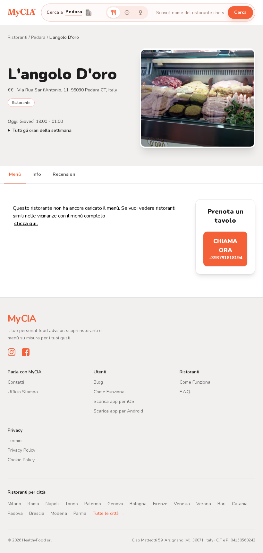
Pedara (73, 12)
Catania (240, 504)
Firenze (160, 504)
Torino (71, 504)
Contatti (16, 382)
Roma (33, 504)
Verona (203, 504)
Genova (115, 504)
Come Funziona (109, 392)
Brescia (36, 513)
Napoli (52, 504)
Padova (15, 513)
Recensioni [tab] (65, 174)
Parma (79, 513)
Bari (221, 504)
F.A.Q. (185, 392)
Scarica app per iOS (114, 401)
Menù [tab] (15, 174)
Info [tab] (36, 174)
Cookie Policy (21, 460)
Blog (98, 382)
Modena (59, 513)
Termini (15, 441)
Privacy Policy (21, 450)
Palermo (92, 504)
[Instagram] (11, 352)
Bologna (138, 504)
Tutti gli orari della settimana (42, 130)
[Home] (22, 12)
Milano (14, 504)
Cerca (240, 12)
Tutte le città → (108, 513)
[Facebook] (26, 352)
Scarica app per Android (118, 411)
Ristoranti (17, 37)
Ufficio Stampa (23, 392)
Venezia (182, 504)
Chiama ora (225, 249)
